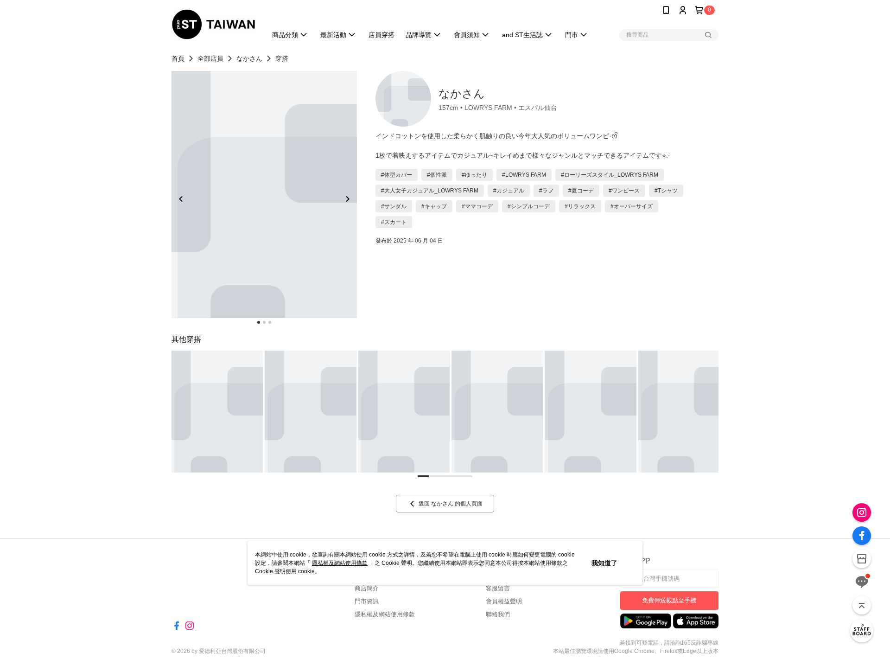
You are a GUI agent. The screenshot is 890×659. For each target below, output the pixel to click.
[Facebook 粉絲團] (861, 535)
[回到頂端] (861, 605)
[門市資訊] (861, 559)
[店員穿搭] (861, 630)
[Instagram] (861, 512)
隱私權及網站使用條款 (340, 563)
